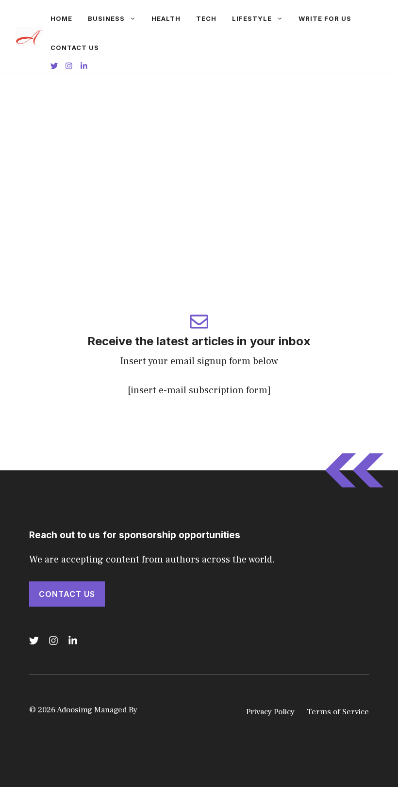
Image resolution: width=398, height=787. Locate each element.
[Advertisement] (199, 147)
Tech (206, 18)
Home (61, 18)
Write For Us (324, 18)
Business (106, 18)
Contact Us (74, 47)
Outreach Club (166, 710)
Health (166, 18)
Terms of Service (338, 712)
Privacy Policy (270, 712)
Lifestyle (252, 18)
